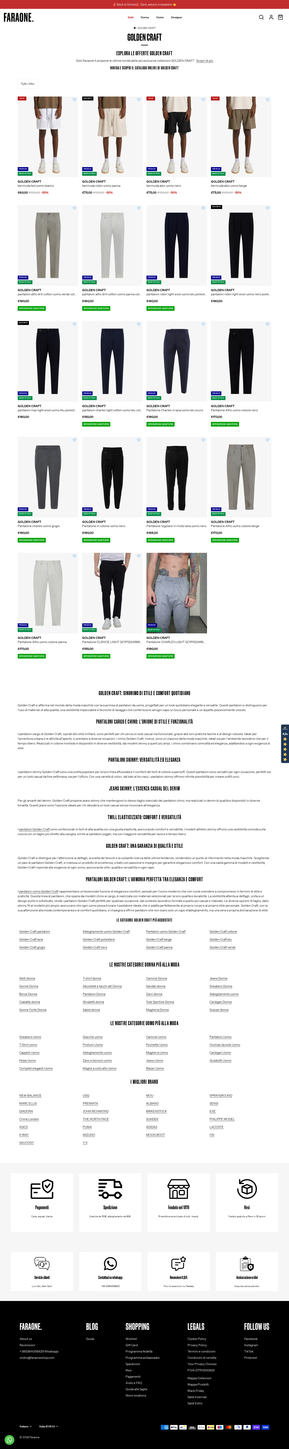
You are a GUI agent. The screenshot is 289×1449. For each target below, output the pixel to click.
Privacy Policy (197, 1345)
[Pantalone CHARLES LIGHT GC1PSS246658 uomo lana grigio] (176, 593)
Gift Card (132, 1345)
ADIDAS (151, 1127)
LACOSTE (217, 1127)
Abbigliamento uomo (224, 994)
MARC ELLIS (28, 1103)
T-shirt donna (92, 978)
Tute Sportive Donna (160, 1002)
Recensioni (27, 1345)
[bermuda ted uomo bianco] (48, 137)
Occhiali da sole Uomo (225, 1045)
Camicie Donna (156, 978)
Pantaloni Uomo (221, 1037)
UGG (86, 1095)
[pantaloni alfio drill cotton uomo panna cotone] (112, 245)
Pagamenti (133, 1376)
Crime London (29, 1119)
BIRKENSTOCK (156, 1111)
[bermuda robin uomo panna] (112, 137)
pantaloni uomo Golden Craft (38, 891)
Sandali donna (155, 986)
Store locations (136, 1395)
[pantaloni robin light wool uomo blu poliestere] (176, 245)
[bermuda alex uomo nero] (176, 137)
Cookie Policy (197, 1339)
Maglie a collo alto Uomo (99, 1068)
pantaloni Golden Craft (34, 829)
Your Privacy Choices (202, 1364)
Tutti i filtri (27, 84)
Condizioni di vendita (202, 1358)
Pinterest (250, 1358)
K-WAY (24, 1135)
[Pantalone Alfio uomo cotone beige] (241, 477)
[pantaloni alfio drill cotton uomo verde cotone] (48, 245)
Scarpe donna (219, 1010)
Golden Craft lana (31, 939)
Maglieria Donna (157, 1010)
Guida (90, 1339)
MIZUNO (89, 1135)
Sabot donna (91, 1010)
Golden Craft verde (223, 947)
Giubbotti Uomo (220, 1060)
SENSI (214, 1103)
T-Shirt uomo (28, 1045)
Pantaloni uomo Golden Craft (166, 931)
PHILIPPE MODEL (222, 1119)
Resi (129, 1370)
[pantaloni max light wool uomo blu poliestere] (48, 361)
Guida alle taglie (136, 1389)
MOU (149, 1095)
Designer (176, 17)
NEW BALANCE (30, 1095)
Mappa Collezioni (199, 1378)
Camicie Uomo (156, 1037)
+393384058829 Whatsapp (39, 1351)
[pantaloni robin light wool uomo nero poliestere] (241, 245)
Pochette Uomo (157, 1045)
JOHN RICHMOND (96, 1111)
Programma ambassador (143, 1358)
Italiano (24, 1426)
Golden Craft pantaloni (34, 931)
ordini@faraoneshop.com (37, 1358)
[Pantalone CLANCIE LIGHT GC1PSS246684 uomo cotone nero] (112, 593)
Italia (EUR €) (47, 1426)
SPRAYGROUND (221, 1095)
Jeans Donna (218, 978)
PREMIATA (90, 1103)
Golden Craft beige (159, 939)
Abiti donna (27, 978)
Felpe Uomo (27, 1060)
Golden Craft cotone (223, 931)
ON (212, 1135)
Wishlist (131, 1339)
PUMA (87, 1127)
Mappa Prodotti (198, 1384)
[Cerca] (261, 17)
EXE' (213, 1111)
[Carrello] (280, 17)
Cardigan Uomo (220, 1052)
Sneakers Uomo (30, 1037)
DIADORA (26, 1111)
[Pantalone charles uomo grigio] (48, 477)
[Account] (271, 17)
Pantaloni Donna (94, 994)
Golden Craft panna (159, 947)
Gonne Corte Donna (32, 1010)
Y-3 (85, 1142)
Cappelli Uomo (29, 1052)
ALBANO (152, 1103)
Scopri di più (204, 61)
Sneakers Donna (221, 986)
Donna (145, 17)
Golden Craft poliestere (99, 939)
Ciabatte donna (29, 1002)
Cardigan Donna (221, 1002)
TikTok (248, 1351)
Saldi (130, 17)
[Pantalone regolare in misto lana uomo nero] (176, 477)
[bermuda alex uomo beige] (241, 137)
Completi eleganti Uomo (36, 1068)
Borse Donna (28, 994)
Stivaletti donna (93, 1002)
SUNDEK (152, 1119)
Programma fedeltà (139, 1351)
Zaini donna (154, 994)
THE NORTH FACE (96, 1119)
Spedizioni (133, 1364)
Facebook (251, 1339)
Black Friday (196, 1391)
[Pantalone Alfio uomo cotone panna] (48, 593)
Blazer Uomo (155, 1068)
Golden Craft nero (95, 947)
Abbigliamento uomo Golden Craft (106, 931)
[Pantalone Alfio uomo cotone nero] (241, 361)
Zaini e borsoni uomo (97, 1060)
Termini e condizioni (201, 1351)
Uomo (160, 17)
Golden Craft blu (221, 939)
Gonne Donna (28, 986)
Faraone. (35, 1437)
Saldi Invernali (197, 1397)
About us (26, 1339)
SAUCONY (26, 1142)
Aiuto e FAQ (134, 1383)
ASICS (23, 1127)
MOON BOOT (155, 1135)
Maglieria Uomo (157, 1052)
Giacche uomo (93, 1037)
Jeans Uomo (154, 1060)
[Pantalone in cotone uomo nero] (112, 477)
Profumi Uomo (93, 1045)
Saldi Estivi (195, 1403)
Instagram (251, 1345)
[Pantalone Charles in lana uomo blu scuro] (176, 361)
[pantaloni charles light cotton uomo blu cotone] (112, 361)
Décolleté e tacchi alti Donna (102, 986)
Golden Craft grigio (32, 947)
